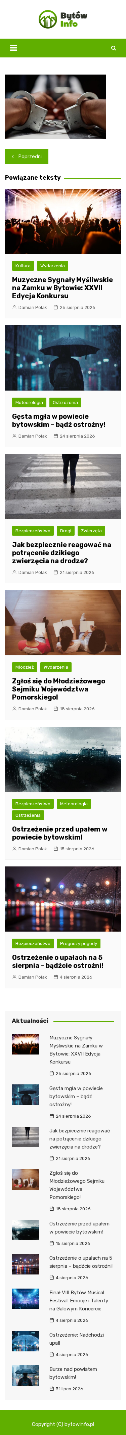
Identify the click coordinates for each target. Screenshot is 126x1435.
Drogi (65, 530)
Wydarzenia (52, 265)
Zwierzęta (91, 530)
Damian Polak (32, 307)
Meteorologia (29, 402)
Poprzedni (30, 156)
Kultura (23, 265)
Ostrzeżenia (65, 402)
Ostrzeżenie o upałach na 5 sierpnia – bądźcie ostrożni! (57, 961)
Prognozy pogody (78, 943)
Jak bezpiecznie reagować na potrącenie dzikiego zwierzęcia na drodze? (61, 553)
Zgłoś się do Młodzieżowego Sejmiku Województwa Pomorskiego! (58, 689)
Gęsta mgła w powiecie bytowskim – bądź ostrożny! (59, 420)
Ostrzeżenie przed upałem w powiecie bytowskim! (60, 833)
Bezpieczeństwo (32, 530)
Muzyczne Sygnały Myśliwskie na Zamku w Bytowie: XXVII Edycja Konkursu (62, 288)
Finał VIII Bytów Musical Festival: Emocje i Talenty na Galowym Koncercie (78, 1301)
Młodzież (24, 667)
